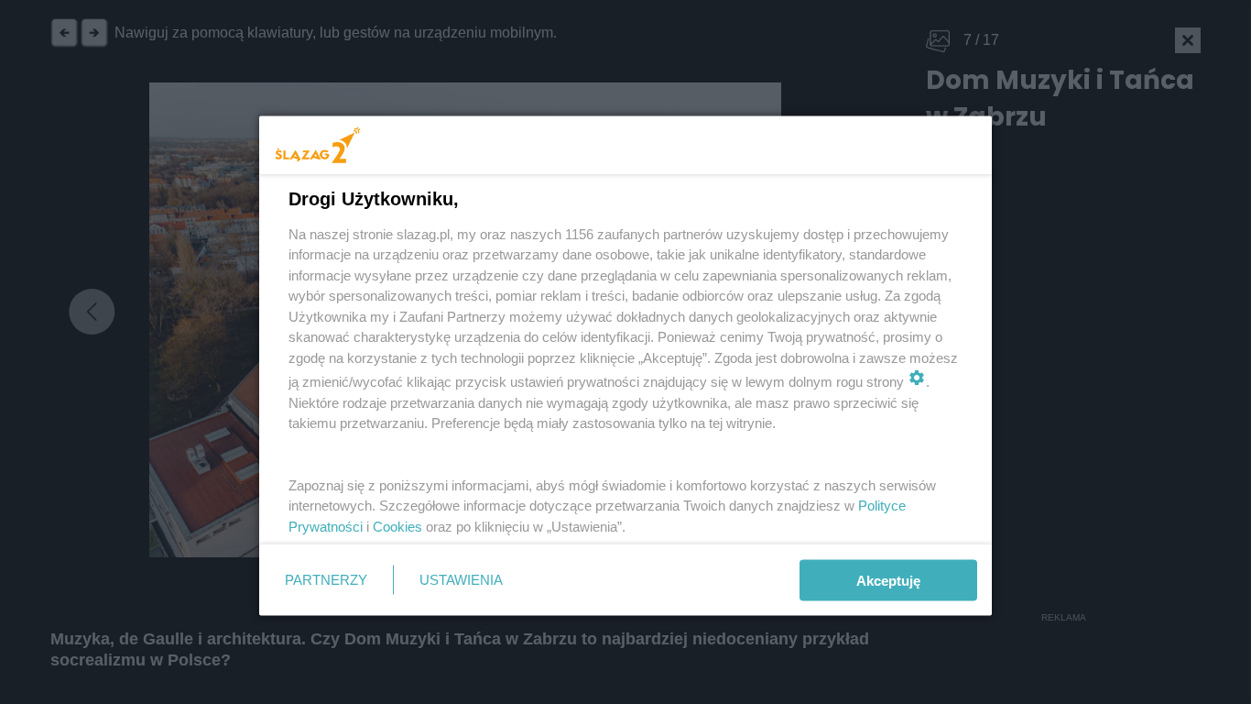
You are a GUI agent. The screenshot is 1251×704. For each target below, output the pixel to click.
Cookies (397, 526)
